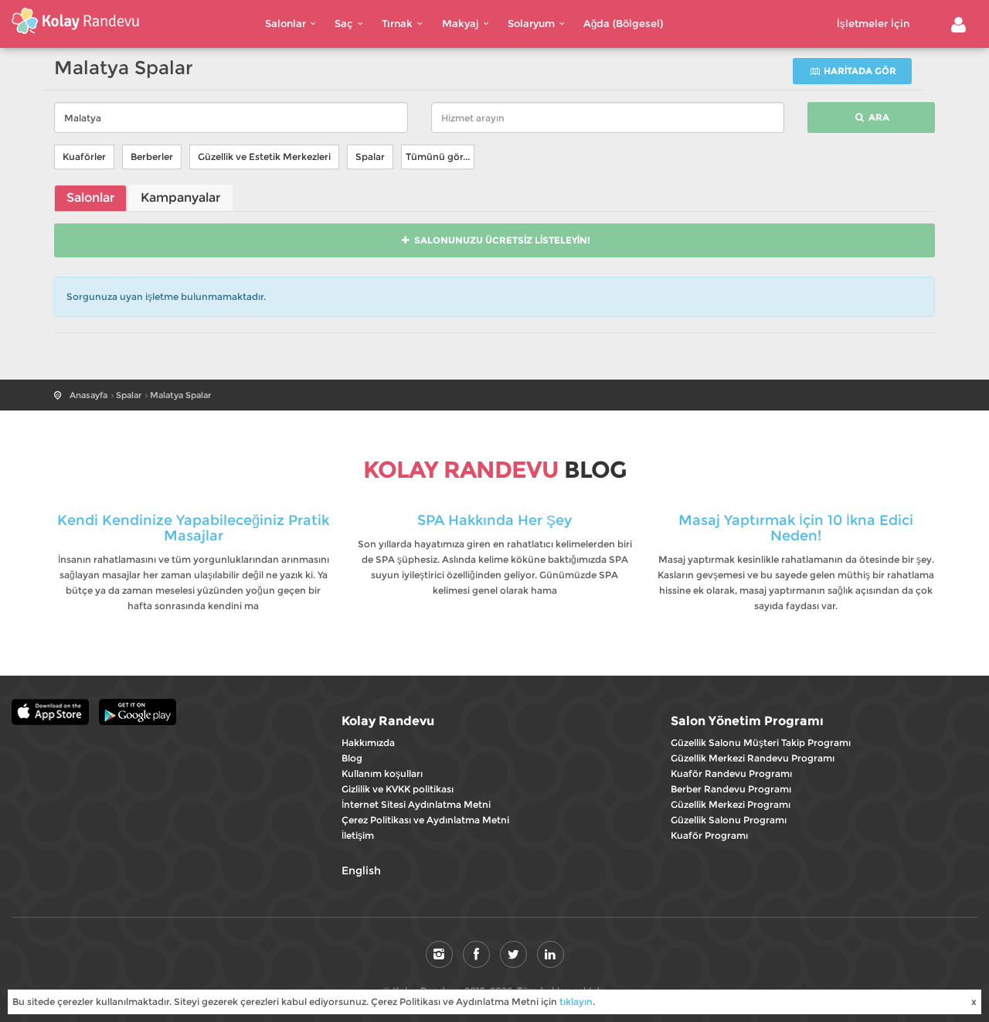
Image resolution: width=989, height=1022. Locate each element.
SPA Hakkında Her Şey (494, 520)
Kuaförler (84, 156)
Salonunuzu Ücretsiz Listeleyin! (501, 240)
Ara (877, 117)
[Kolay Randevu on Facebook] (476, 954)
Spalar (370, 156)
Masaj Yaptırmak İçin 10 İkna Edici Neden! (795, 528)
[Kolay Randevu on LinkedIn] (550, 954)
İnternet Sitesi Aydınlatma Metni (416, 804)
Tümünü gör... (438, 156)
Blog (352, 758)
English (361, 870)
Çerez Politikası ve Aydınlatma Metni (425, 820)
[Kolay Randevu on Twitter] (513, 954)
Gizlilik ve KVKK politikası (398, 789)
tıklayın (576, 1001)
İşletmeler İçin (873, 23)
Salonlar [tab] (90, 197)
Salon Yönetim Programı (747, 721)
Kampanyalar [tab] (180, 197)
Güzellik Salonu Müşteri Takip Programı (761, 742)
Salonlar (285, 23)
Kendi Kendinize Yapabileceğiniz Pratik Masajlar (193, 528)
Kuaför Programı (709, 835)
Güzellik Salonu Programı (729, 820)
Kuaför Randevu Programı (731, 773)
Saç (344, 23)
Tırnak (397, 23)
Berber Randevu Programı (731, 789)
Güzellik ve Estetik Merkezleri (264, 156)
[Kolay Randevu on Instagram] (439, 954)
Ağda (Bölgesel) (623, 23)
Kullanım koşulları (382, 773)
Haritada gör (858, 71)
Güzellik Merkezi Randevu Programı (752, 758)
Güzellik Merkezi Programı (730, 804)
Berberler (152, 156)
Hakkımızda (368, 742)
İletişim (358, 835)
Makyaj (460, 23)
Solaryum (531, 23)
